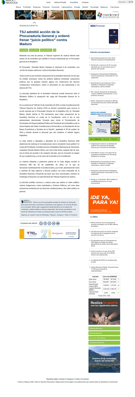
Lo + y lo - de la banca (97, 338)
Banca (18, 7)
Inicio (49, 2)
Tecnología (94, 7)
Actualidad (23, 50)
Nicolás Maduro (46, 50)
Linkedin (62, 379)
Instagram (60, 215)
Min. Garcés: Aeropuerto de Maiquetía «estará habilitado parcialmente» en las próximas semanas (104, 93)
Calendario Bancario (97, 342)
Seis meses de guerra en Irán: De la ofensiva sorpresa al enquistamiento (103, 59)
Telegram (53, 215)
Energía (77, 7)
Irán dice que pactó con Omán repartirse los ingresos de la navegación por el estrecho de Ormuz (104, 233)
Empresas (37, 7)
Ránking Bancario (96, 328)
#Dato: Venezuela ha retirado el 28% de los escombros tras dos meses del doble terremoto (104, 102)
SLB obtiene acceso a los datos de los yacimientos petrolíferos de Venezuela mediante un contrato (103, 154)
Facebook (73, 215)
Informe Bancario (96, 333)
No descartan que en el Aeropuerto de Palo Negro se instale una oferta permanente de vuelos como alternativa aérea (104, 243)
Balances (104, 7)
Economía (55, 7)
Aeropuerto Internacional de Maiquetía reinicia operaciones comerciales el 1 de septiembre (104, 75)
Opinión (85, 7)
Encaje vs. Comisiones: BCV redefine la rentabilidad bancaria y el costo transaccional (104, 181)
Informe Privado (60, 2)
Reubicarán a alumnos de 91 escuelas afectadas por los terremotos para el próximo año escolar (104, 67)
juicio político (34, 50)
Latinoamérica (66, 7)
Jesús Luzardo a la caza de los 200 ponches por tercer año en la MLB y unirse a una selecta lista (103, 253)
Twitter (66, 215)
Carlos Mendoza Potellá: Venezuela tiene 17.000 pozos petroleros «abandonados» (104, 269)
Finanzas (46, 7)
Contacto (85, 2)
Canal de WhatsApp (42, 215)
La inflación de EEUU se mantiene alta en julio (104, 261)
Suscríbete (74, 2)
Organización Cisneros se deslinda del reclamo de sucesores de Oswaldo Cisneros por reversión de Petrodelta (104, 145)
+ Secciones (114, 7)
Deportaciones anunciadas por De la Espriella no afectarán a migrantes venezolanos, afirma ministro (103, 84)
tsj (54, 50)
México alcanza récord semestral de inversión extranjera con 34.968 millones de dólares (104, 224)
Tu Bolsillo (27, 7)
